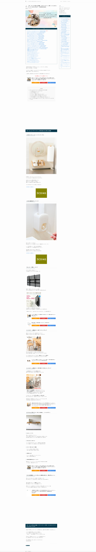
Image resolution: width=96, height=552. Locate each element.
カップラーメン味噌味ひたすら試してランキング (34, 58)
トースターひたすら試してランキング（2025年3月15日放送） (35, 37)
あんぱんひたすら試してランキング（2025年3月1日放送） (35, 39)
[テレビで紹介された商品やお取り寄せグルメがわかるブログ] (26, 1)
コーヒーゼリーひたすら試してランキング (33, 62)
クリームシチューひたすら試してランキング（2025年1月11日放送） (36, 46)
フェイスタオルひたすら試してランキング (33, 60)
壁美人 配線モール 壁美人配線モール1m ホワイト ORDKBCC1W (40, 322)
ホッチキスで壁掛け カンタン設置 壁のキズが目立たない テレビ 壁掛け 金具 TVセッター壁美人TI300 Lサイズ (44, 315)
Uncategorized (27, 545)
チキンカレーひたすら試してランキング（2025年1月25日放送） (36, 44)
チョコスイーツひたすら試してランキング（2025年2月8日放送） (36, 42)
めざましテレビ (61, 9)
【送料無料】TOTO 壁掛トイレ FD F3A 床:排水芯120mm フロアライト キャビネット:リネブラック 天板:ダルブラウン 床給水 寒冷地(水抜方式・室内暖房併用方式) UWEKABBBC (43, 491)
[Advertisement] (41, 115)
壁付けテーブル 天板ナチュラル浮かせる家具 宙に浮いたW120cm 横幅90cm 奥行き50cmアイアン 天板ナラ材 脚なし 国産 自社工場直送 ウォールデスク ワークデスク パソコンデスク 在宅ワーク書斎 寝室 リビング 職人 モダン (43, 79)
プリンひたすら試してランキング (31, 57)
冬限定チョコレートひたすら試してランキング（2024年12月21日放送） (37, 48)
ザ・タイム (68, 9)
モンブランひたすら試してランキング (32, 59)
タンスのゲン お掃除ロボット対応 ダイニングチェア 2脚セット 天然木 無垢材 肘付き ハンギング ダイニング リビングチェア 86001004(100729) (43, 360)
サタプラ (65, 9)
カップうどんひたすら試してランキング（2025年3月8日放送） (35, 38)
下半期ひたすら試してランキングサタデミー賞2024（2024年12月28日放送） (37, 47)
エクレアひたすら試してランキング (65, 52)
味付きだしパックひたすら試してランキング (33, 61)
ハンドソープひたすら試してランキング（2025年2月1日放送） (35, 43)
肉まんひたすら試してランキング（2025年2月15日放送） (35, 41)
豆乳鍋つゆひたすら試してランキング (65, 51)
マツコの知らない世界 (61, 10)
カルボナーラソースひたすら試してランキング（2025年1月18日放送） (36, 45)
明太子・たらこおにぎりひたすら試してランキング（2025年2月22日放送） (37, 40)
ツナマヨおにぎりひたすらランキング (65, 55)
